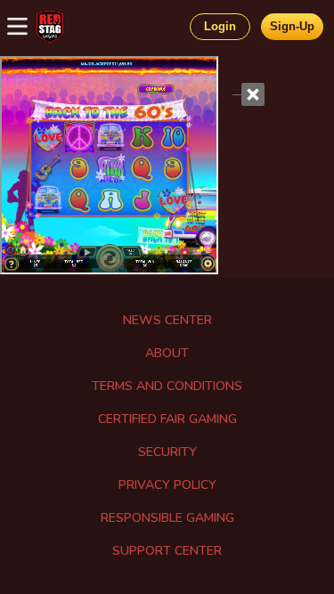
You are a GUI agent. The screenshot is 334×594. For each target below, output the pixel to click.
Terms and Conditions (167, 386)
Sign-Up (292, 26)
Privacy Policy (167, 484)
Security (167, 451)
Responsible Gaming (167, 517)
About (167, 353)
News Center (167, 320)
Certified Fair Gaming (167, 419)
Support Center (167, 550)
